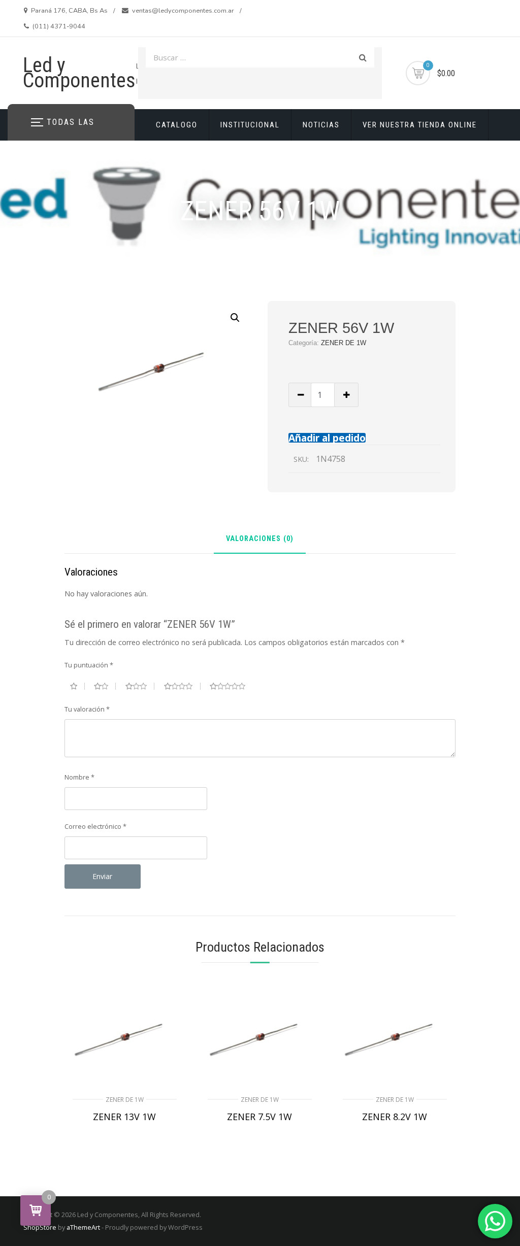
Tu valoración (87, 709)
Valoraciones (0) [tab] (260, 539)
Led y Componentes (79, 72)
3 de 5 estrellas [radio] (140, 686)
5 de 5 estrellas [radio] (231, 686)
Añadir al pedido (327, 438)
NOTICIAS (321, 124)
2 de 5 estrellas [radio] (105, 686)
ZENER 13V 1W (124, 1116)
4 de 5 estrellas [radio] (182, 686)
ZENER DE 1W (343, 343)
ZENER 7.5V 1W (259, 1116)
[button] (235, 318)
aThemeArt (83, 1227)
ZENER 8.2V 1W (394, 1116)
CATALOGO (177, 124)
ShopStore (39, 1227)
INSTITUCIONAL (250, 124)
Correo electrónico (95, 826)
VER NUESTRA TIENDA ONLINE (420, 124)
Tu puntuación (88, 664)
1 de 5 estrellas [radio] (77, 686)
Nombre (79, 777)
